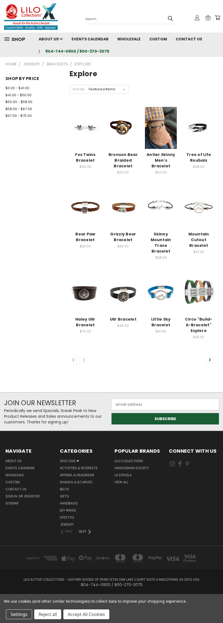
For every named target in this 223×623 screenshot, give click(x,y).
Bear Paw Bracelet (85, 236)
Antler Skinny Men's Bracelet (161, 160)
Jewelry (67, 524)
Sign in (11, 496)
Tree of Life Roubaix (198, 157)
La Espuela (123, 475)
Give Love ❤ (69, 461)
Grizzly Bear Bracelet (123, 236)
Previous (214, 606)
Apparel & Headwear (77, 475)
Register (32, 496)
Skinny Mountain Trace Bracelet (161, 242)
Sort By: (79, 89)
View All (121, 482)
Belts (64, 489)
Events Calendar (90, 39)
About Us (49, 39)
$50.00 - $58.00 (18, 101)
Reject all (48, 614)
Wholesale (129, 39)
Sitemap (11, 503)
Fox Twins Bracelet (85, 157)
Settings (19, 614)
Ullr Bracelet (123, 319)
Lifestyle (67, 517)
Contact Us (189, 39)
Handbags (69, 503)
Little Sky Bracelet (161, 322)
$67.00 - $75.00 (18, 115)
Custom (158, 39)
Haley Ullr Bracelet (85, 322)
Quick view (85, 122)
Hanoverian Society (131, 468)
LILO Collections (128, 461)
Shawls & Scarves (76, 482)
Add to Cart (85, 132)
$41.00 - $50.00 (18, 95)
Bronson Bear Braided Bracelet (123, 160)
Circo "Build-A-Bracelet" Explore (198, 325)
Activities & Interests (79, 468)
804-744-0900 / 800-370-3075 (77, 51)
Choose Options (123, 132)
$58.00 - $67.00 (18, 108)
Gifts (64, 496)
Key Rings (68, 510)
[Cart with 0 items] (217, 17)
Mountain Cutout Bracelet (198, 239)
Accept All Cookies (86, 614)
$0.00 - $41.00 (17, 88)
